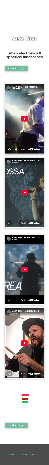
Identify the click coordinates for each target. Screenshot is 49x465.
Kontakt (11, 454)
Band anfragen (16, 68)
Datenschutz (35, 454)
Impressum (22, 454)
